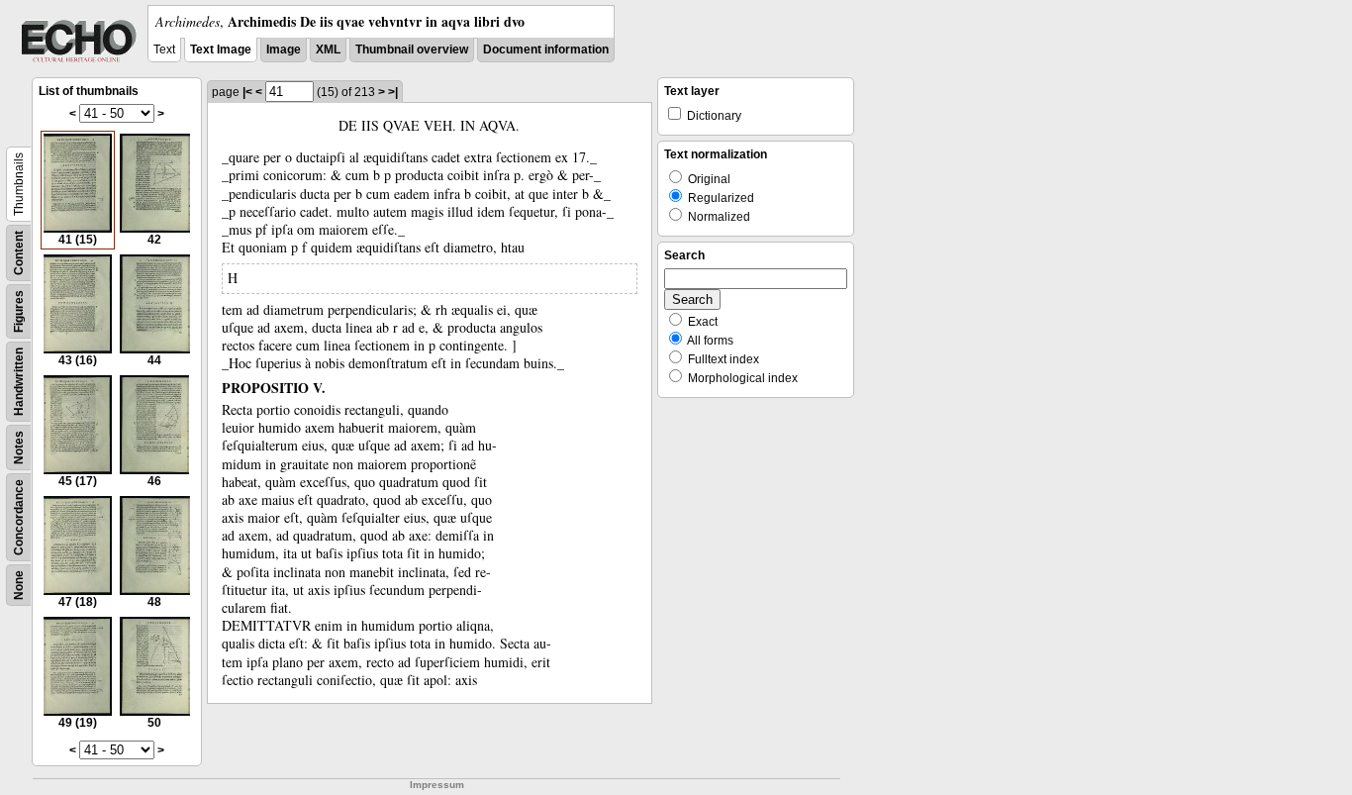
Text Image (220, 49)
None (19, 585)
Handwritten (19, 382)
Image (283, 49)
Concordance (19, 517)
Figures (19, 311)
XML (328, 49)
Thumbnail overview (411, 49)
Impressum (437, 784)
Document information (546, 49)
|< (247, 92)
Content (19, 253)
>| (393, 92)
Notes (19, 447)
